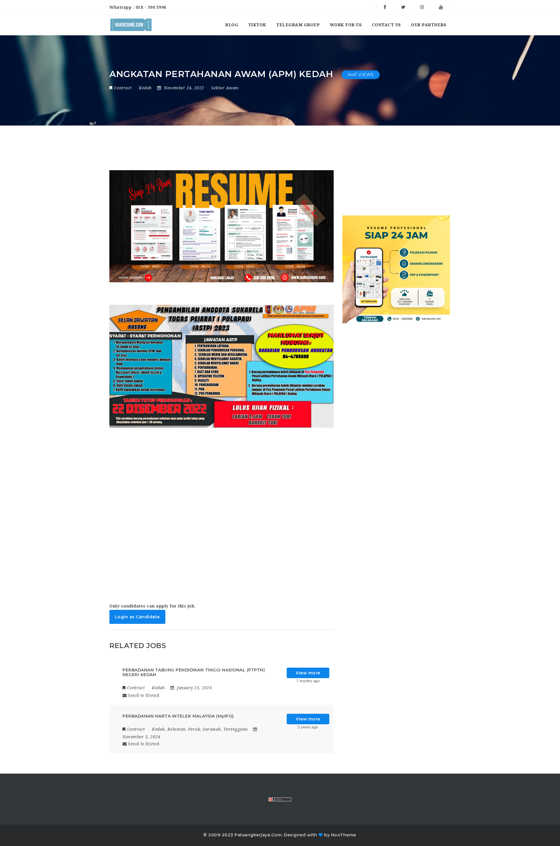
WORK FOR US (346, 24)
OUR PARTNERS (428, 24)
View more (308, 673)
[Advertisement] (221, 512)
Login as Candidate (137, 616)
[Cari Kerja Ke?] (131, 25)
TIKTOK (257, 24)
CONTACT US (386, 24)
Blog (231, 24)
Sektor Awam (225, 88)
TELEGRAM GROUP (298, 24)
